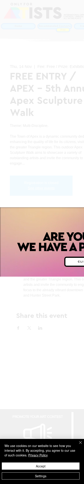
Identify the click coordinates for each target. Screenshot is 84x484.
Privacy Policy (38, 455)
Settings (40, 476)
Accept (40, 466)
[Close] (77, 445)
